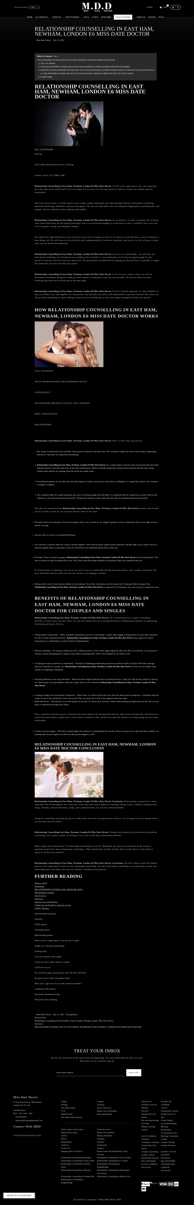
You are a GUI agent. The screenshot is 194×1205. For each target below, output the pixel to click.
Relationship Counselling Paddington (76, 1158)
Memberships (66, 1142)
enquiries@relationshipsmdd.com (28, 1120)
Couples (100, 1102)
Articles (164, 1108)
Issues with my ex (104, 1108)
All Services (40, 896)
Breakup (64, 1105)
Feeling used (40, 951)
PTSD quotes (41, 924)
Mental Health (67, 1114)
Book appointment (104, 1114)
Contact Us (65, 1148)
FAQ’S (86, 17)
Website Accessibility (105, 1133)
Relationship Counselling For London (112, 1161)
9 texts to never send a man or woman (52, 962)
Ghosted (38, 919)
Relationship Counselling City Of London (114, 1158)
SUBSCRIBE (106, 17)
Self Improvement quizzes (71, 1117)
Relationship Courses (169, 1111)
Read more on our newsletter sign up (97, 1061)
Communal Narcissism (45, 989)
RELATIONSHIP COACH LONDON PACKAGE (149, 1164)
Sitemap (100, 1148)
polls (161, 17)
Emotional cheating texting (47, 994)
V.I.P (63, 1111)
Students (100, 1142)
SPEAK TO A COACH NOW (19, 1195)
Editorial (39, 899)
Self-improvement (68, 1108)
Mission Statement (104, 1136)
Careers (64, 1136)
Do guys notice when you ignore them (52, 978)
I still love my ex (43, 967)
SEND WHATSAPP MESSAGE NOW (27, 1135)
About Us (65, 1145)
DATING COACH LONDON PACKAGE (168, 1155)
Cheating (100, 1105)
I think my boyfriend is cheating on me (53, 905)
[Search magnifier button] (179, 12)
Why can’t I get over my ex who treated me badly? (58, 983)
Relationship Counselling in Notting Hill (77, 1176)
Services (144, 1111)
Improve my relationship (46, 902)
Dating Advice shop (69, 1133)
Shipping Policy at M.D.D (71, 1151)
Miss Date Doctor (43, 40)
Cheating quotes (42, 930)
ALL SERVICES (41, 17)
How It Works (73, 17)
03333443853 (21, 1117)
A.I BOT (95, 17)
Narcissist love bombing (46, 999)
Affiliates (101, 1139)
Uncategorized (71, 1014)
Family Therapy (42, 908)
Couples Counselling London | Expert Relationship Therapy (150, 1155)
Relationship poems (44, 935)
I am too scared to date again (48, 956)
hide (55, 56)
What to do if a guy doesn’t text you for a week (57, 940)
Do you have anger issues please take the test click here (60, 973)
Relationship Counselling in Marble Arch (113, 1176)
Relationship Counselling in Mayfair (76, 1170)
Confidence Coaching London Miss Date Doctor (150, 1145)
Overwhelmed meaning (45, 914)
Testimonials (102, 1145)
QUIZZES (152, 17)
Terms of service (103, 1129)
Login (149, 7)
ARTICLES (56, 17)
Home (29, 17)
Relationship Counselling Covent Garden (78, 1161)
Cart (164, 7)
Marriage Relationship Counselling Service (169, 1130)
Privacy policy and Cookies (72, 1129)
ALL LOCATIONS (44, 149)
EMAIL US (141, 17)
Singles (64, 1102)
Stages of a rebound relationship (50, 946)
